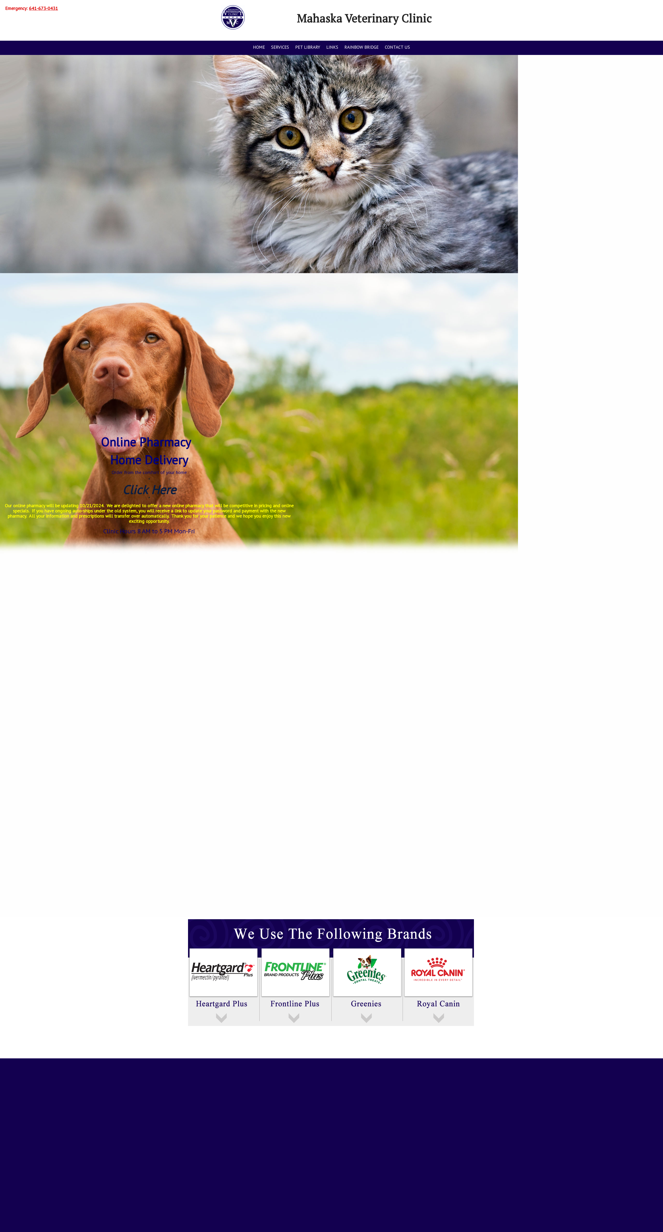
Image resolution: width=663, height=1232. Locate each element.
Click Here (149, 489)
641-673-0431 (43, 8)
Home (259, 47)
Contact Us (397, 47)
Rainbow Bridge (361, 47)
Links (332, 47)
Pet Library (307, 47)
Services (280, 47)
